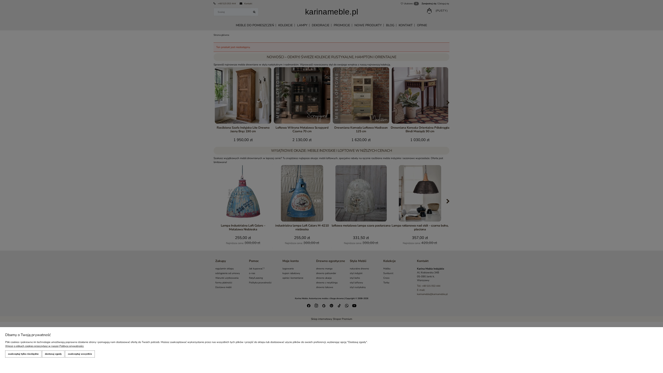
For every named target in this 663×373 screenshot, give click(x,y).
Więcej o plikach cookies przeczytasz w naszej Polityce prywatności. (44, 346)
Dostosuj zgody (53, 354)
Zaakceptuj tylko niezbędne (23, 354)
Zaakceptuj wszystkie (80, 354)
